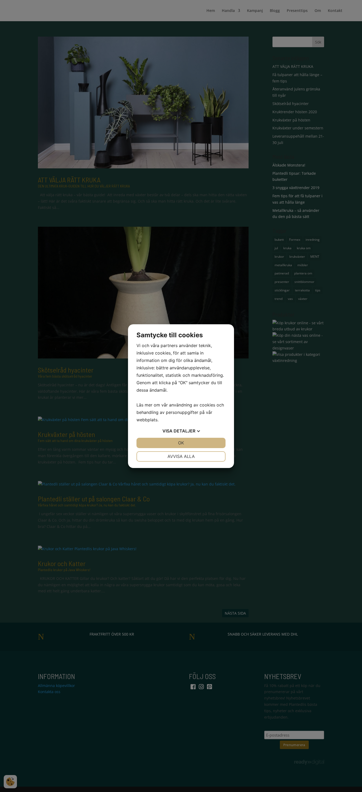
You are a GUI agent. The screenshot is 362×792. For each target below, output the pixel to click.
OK (181, 442)
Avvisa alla (181, 456)
